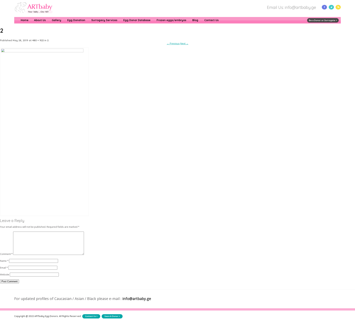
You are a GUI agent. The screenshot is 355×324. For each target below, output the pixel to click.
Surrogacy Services (104, 20)
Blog (195, 20)
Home (24, 20)
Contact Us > (91, 316)
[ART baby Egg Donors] (33, 15)
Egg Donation (76, 20)
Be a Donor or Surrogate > (323, 20)
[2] (44, 51)
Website (4, 274)
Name (4, 260)
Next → (184, 43)
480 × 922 (38, 40)
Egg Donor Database (137, 20)
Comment (6, 254)
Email (4, 267)
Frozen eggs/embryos (171, 20)
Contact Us (211, 20)
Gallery (56, 20)
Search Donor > (112, 316)
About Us (40, 20)
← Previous (173, 43)
